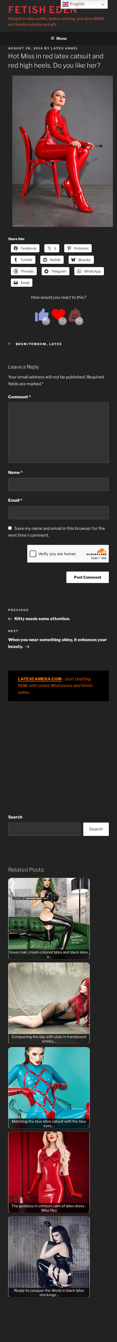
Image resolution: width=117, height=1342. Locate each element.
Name (15, 472)
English (77, 4)
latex (55, 344)
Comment (19, 396)
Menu (61, 38)
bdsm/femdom (31, 344)
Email (15, 500)
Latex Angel (64, 48)
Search (15, 817)
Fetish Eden (43, 9)
